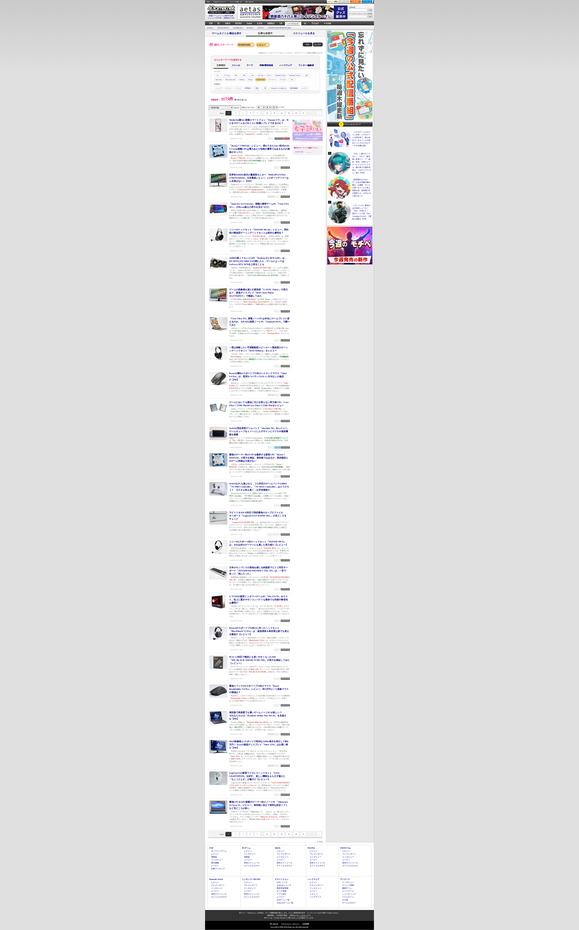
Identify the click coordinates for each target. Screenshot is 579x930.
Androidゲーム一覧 (285, 903)
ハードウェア (293, 23)
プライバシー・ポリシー (290, 924)
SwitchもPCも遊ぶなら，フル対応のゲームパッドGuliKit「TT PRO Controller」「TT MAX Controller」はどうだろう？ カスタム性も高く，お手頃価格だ (259, 486)
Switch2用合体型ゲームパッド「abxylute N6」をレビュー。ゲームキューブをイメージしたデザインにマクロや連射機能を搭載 (259, 431)
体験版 (214, 857)
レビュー (210, 27)
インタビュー (238, 27)
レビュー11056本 (215, 18)
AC (305, 23)
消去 (307, 44)
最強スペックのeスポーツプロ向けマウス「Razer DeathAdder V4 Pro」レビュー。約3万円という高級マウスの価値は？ (259, 689)
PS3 (252, 75)
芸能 (256, 88)
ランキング (367, 1)
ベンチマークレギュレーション (279, 27)
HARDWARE (244, 45)
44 (281, 113)
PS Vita (260, 75)
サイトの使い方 (236, 2)
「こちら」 (303, 915)
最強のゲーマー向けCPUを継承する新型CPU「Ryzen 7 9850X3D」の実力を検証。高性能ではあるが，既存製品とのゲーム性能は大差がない (258, 457)
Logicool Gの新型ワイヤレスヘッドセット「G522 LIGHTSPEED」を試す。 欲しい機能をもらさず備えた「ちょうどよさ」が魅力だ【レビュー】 (257, 776)
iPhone (250, 79)
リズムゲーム (348, 897)
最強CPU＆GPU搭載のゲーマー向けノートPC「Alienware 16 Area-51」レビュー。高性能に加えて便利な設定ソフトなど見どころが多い (258, 805)
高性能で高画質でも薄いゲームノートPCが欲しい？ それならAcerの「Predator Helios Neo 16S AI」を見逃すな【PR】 (257, 715)
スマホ (259, 23)
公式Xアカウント (220, 2)
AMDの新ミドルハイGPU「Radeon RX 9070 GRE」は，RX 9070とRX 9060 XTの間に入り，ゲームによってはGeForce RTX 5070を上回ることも (258, 261)
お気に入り (344, 1)
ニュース (218, 88)
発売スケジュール (252, 863)
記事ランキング (218, 869)
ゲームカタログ (349, 903)
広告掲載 (305, 924)
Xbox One (218, 79)
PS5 (236, 75)
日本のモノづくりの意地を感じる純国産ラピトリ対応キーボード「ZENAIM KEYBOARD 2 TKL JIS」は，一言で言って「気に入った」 (258, 570)
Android (241, 79)
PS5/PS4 (238, 23)
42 (267, 113)
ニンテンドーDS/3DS (251, 879)
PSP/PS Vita (345, 848)
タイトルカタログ (252, 866)
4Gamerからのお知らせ (278, 88)
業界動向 (248, 88)
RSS (208, 2)
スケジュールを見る (304, 33)
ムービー (250, 27)
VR (281, 23)
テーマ (250, 65)
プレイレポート (283, 854)
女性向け (271, 23)
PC (219, 23)
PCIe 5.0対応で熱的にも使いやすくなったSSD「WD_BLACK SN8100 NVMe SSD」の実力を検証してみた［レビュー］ (259, 660)
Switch (249, 23)
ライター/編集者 (306, 65)
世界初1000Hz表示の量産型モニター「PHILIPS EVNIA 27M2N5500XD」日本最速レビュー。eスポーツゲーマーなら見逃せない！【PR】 (259, 178)
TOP (211, 23)
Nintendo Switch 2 (295, 75)
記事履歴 (355, 1)
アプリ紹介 (281, 894)
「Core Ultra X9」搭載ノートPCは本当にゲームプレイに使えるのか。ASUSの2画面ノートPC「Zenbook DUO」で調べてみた (259, 321)
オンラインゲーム (219, 851)
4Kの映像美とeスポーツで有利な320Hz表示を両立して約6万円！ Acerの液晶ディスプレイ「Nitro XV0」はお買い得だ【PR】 (258, 744)
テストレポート (223, 27)
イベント (238, 88)
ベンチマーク (315, 897)
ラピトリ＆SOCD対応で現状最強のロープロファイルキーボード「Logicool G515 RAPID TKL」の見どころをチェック (257, 515)
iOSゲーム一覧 (283, 900)
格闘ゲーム (347, 888)
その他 (345, 900)
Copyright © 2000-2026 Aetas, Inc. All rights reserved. (289, 927)
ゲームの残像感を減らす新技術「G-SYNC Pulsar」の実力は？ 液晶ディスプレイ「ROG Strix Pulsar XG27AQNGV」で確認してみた (258, 292)
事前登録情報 (282, 888)
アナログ (315, 23)
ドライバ (260, 27)
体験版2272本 (228, 18)
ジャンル (236, 65)
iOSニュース (282, 882)
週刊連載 (215, 863)
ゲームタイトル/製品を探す (227, 33)
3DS (306, 75)
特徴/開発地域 (266, 65)
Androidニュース (284, 885)
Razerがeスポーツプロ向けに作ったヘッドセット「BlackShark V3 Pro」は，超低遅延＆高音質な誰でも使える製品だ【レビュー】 (259, 631)
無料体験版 (294, 88)
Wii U (269, 75)
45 (289, 113)
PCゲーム (246, 848)
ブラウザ (227, 75)
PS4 (244, 75)
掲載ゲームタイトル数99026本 (221, 16)
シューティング (349, 894)
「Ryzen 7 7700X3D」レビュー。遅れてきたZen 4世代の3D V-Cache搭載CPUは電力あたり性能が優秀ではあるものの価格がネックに (259, 149)
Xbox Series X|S (230, 79)
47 (303, 113)
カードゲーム (348, 891)
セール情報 (281, 891)
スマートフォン (281, 879)
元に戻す (317, 44)
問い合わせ (249, 2)
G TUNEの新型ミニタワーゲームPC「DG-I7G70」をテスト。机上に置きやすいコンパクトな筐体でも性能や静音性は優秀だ (258, 599)
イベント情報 (348, 885)
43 (274, 113)
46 (296, 113)
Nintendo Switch (280, 75)
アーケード (272, 80)
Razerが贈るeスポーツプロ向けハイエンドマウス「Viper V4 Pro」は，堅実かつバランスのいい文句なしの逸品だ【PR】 (258, 376)
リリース (228, 88)
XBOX (227, 23)
